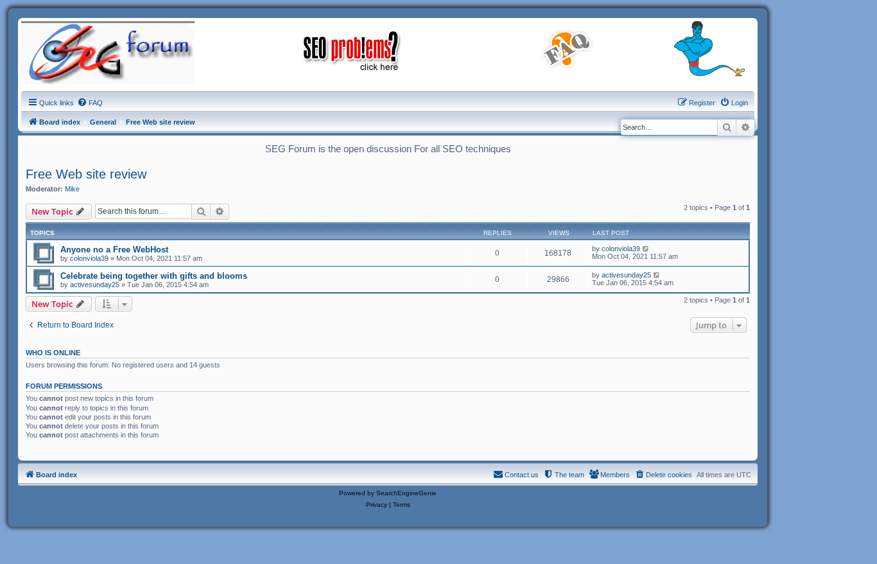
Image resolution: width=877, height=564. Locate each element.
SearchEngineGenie (406, 493)
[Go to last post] (646, 248)
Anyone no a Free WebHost (114, 249)
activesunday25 (94, 284)
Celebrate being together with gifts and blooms (153, 276)
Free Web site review (86, 174)
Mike (72, 189)
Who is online (53, 353)
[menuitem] (90, 102)
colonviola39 (89, 258)
